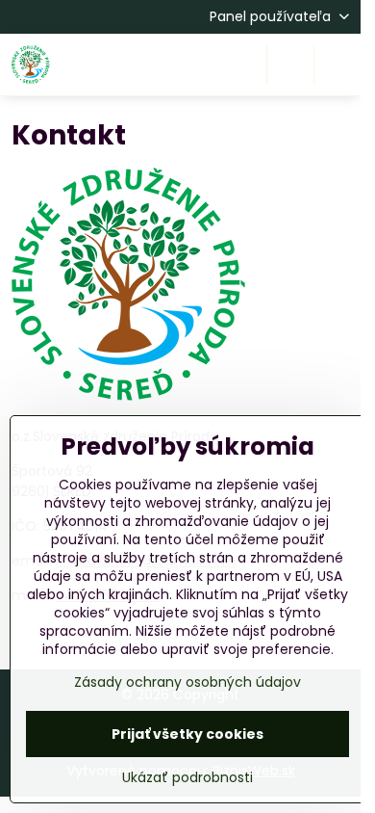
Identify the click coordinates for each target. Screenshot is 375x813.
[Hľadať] (290, 64)
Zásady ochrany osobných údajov (187, 682)
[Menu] (337, 64)
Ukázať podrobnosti (187, 778)
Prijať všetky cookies (187, 734)
